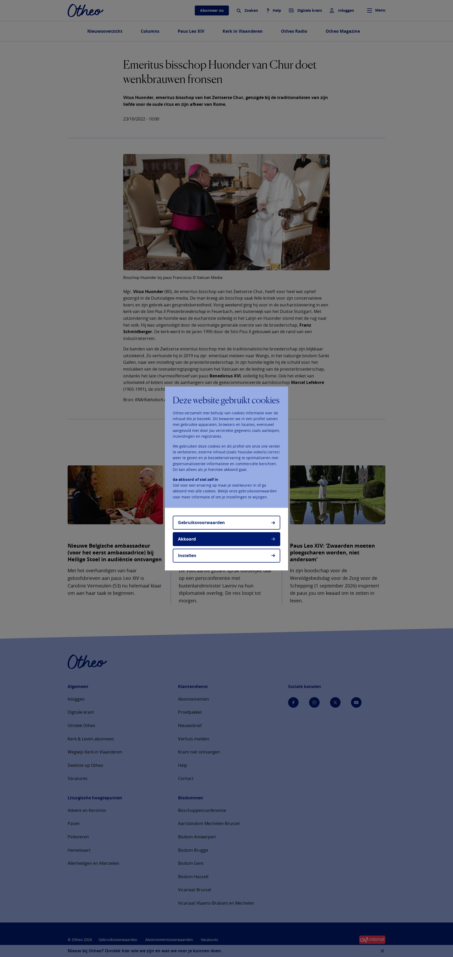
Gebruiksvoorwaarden (201, 522)
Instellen (187, 555)
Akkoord (187, 539)
